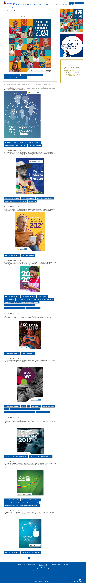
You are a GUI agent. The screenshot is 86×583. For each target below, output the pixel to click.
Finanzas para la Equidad (68, 4)
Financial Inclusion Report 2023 (35, 145)
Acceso (23, 406)
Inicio (4, 7)
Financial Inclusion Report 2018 (43, 412)
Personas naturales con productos (28, 296)
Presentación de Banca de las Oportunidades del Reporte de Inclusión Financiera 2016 (21, 502)
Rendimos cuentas (21, 564)
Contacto (48, 564)
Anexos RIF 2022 (32, 201)
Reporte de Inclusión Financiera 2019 (12, 353)
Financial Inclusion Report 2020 (33, 308)
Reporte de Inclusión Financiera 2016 (12, 499)
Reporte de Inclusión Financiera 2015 (12, 552)
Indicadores (41, 4)
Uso (28, 406)
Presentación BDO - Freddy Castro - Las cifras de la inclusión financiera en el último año (21, 302)
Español (71, 2)
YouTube (41, 567)
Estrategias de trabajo (26, 4)
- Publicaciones (8, 7)
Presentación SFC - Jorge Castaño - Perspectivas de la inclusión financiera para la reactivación (35, 299)
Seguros (6, 409)
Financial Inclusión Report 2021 (28, 255)
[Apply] (83, 3)
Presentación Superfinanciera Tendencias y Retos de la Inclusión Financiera (19, 412)
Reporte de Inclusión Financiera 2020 (12, 296)
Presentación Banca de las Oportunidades (45, 198)
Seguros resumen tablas (9, 299)
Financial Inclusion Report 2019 (28, 353)
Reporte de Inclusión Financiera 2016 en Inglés (31, 499)
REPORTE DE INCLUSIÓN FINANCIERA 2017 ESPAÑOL (16, 456)
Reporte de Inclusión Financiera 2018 (12, 406)
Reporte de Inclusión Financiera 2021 (12, 255)
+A (76, 2)
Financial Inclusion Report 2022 (28, 198)
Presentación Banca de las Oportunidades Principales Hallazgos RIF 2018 (25, 409)
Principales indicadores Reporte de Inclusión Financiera (15, 77)
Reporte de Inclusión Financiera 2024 (12, 74)
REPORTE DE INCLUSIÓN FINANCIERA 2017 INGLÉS (40, 456)
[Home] (9, 2)
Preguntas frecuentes (31, 564)
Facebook (45, 567)
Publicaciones (49, 4)
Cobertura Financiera (36, 406)
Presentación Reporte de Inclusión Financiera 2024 (32, 74)
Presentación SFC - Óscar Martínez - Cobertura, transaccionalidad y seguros (19, 305)
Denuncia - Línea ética (56, 564)
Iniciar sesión (65, 564)
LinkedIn (38, 567)
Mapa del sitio (40, 564)
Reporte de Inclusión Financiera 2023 (32, 142)
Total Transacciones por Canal (48, 406)
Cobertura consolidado (42, 296)
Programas (34, 4)
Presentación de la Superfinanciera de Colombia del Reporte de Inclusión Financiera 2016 (22, 505)
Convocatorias (58, 4)
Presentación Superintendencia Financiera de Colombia (15, 201)
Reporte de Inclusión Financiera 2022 (12, 198)
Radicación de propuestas (43, 565)
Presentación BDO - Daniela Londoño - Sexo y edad (14, 308)
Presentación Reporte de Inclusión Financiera (14, 142)
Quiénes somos (15, 4)
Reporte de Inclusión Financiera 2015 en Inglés (31, 552)
